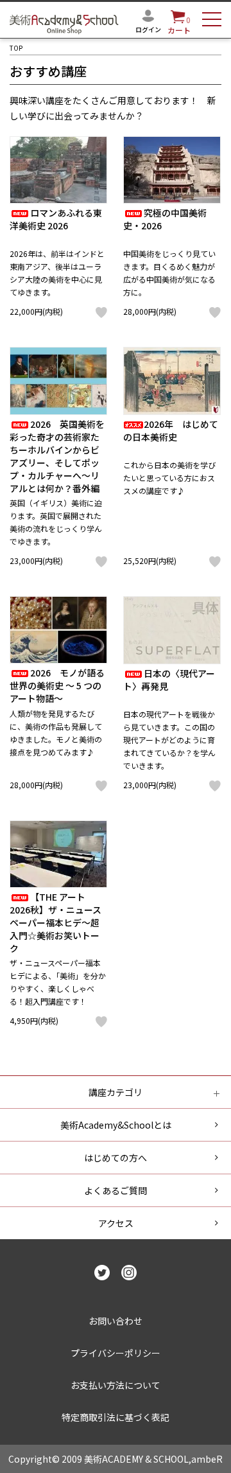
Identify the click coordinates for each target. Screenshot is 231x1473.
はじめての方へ (115, 1157)
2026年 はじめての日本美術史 (170, 430)
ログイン (148, 29)
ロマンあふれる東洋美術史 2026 (56, 219)
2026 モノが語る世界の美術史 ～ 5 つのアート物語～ (57, 685)
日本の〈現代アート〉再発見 (169, 679)
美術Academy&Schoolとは (115, 1124)
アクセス (115, 1223)
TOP (16, 48)
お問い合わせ (115, 1320)
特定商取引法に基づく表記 (115, 1417)
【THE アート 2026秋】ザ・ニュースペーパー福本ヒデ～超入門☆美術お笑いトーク (55, 922)
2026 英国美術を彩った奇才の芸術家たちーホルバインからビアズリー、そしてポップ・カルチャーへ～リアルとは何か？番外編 (57, 456)
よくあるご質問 (115, 1190)
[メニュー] (212, 21)
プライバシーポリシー (115, 1352)
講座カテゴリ (115, 1092)
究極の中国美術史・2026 (165, 219)
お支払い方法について (115, 1385)
